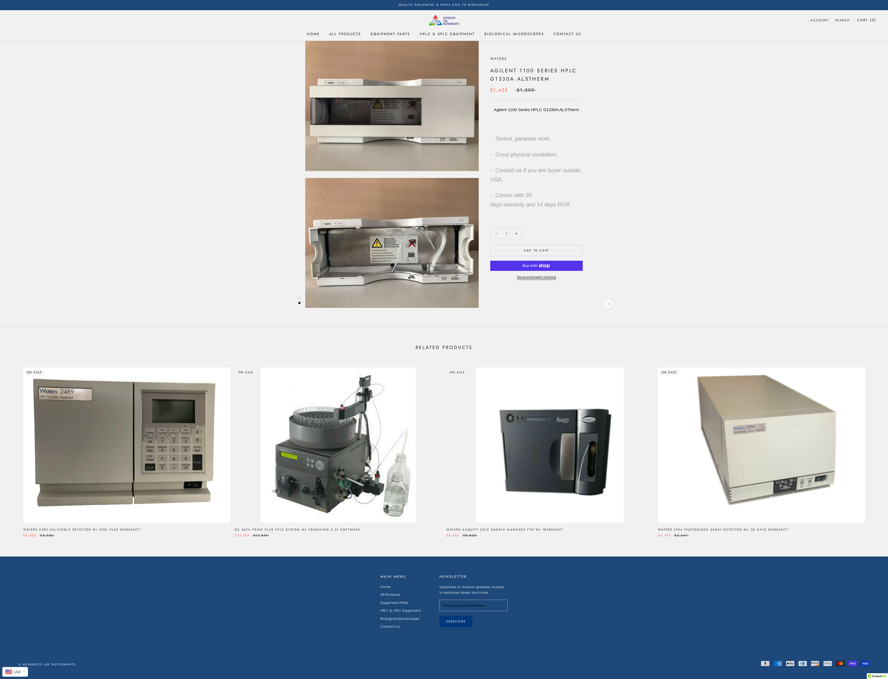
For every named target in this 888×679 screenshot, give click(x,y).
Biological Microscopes (514, 34)
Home (313, 34)
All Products (345, 34)
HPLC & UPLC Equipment (447, 34)
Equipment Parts (390, 34)
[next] (873, 447)
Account (819, 20)
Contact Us (567, 34)
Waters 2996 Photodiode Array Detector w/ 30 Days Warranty (723, 529)
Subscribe (456, 621)
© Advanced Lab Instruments (46, 664)
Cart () (866, 20)
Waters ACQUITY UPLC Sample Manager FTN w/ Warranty (504, 529)
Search (842, 20)
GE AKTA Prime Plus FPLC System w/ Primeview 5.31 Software (297, 529)
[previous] (14, 447)
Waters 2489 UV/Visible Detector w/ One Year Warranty (81, 529)
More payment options (536, 277)
